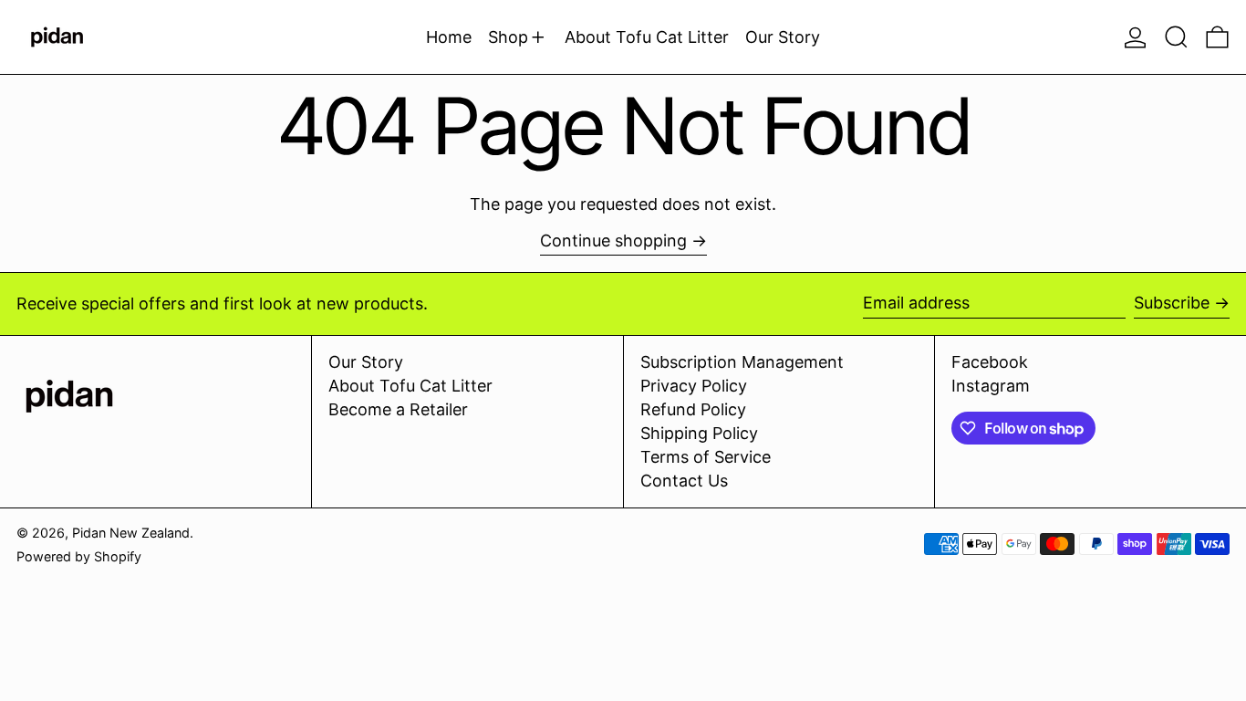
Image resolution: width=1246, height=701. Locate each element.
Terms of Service (705, 456)
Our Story (365, 361)
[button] (1176, 37)
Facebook (989, 361)
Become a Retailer (398, 409)
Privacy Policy (693, 385)
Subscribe (1172, 302)
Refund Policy (693, 409)
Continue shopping (613, 240)
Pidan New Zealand (131, 532)
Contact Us (684, 480)
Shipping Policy (699, 433)
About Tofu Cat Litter (410, 385)
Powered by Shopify (78, 556)
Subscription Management (742, 361)
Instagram (990, 385)
